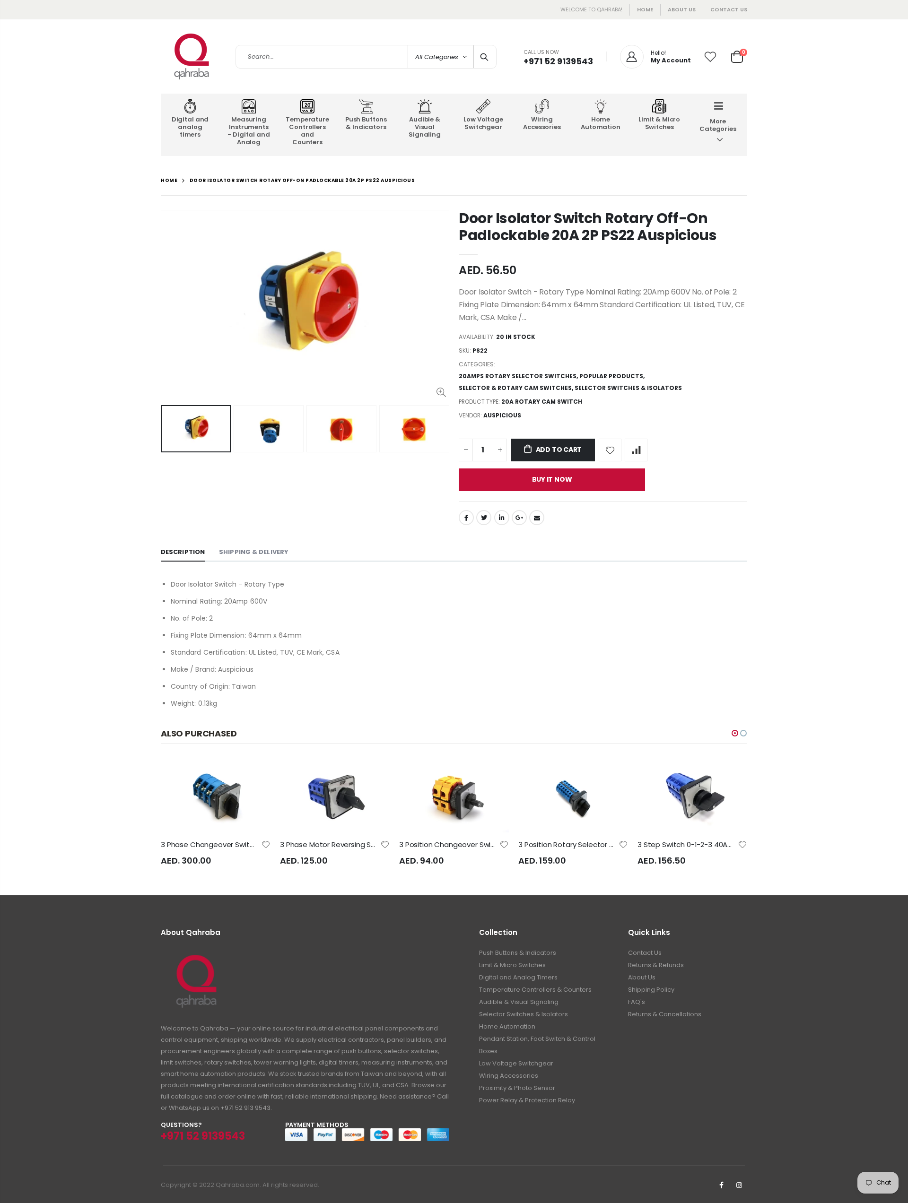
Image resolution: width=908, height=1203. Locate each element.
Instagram (739, 1185)
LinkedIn (501, 517)
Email (536, 517)
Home (645, 9)
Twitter (483, 517)
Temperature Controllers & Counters (535, 989)
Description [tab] (183, 551)
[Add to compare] (636, 450)
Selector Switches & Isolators (628, 388)
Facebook (466, 517)
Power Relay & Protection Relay (527, 1100)
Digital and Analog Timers (518, 977)
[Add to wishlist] (610, 450)
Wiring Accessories (508, 1075)
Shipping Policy (651, 989)
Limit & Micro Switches (512, 965)
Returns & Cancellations (664, 1014)
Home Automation (507, 1026)
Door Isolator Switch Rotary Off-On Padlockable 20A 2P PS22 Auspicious (588, 226)
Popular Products (611, 376)
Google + (519, 517)
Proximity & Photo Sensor (517, 1087)
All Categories (436, 56)
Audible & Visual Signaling (519, 1001)
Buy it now (552, 479)
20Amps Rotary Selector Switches (517, 376)
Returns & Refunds (656, 965)
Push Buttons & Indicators (517, 952)
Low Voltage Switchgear (516, 1063)
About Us (641, 977)
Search (484, 56)
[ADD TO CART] (254, 774)
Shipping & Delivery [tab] (253, 551)
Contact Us (728, 9)
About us (682, 9)
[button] (735, 733)
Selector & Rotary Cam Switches (515, 388)
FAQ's (636, 1001)
